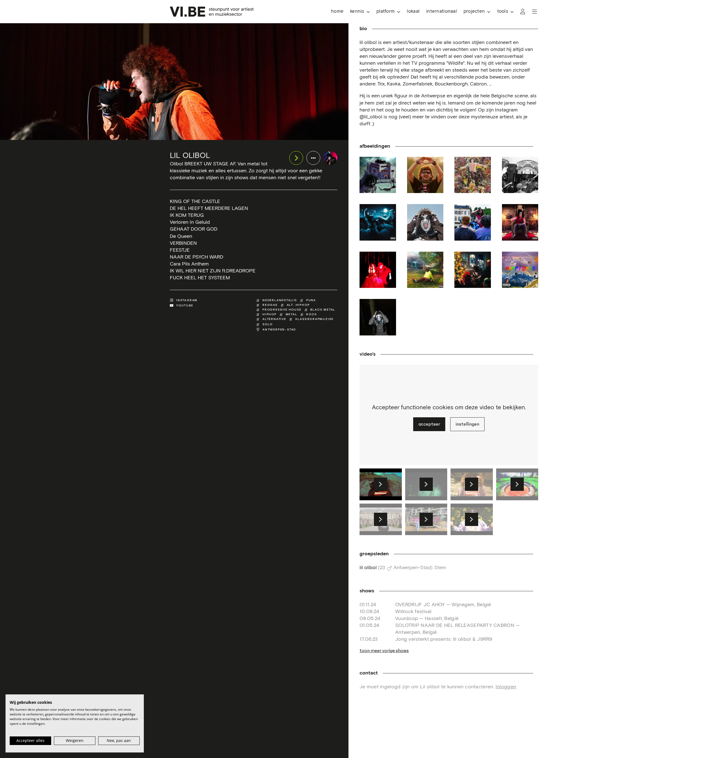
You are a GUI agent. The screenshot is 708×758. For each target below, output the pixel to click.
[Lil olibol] (330, 158)
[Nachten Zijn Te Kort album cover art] (378, 222)
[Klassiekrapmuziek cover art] (472, 175)
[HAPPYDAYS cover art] (520, 270)
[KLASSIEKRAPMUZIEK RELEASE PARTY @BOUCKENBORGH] (472, 222)
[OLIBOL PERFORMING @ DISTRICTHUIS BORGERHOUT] (520, 175)
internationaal (441, 11)
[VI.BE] (212, 11)
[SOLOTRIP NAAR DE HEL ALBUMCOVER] (378, 175)
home (337, 11)
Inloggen (506, 686)
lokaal (413, 11)
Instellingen (467, 424)
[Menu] (534, 11)
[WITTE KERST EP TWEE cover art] (472, 270)
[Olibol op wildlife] (425, 175)
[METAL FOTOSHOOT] (425, 222)
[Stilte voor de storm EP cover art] (425, 270)
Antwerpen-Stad (279, 329)
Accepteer (429, 424)
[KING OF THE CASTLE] (520, 222)
